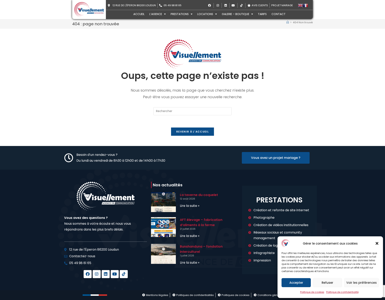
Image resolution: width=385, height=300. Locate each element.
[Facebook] (88, 274)
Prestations (180, 14)
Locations (205, 14)
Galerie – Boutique (235, 14)
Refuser (327, 283)
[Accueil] (287, 22)
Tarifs (262, 14)
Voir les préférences (361, 283)
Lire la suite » (189, 205)
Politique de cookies (312, 292)
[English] (300, 5)
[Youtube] (115, 274)
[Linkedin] (106, 274)
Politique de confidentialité (342, 292)
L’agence (155, 14)
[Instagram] (97, 274)
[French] (305, 5)
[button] (377, 243)
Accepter (296, 283)
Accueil (139, 14)
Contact (279, 14)
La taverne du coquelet (199, 195)
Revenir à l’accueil (192, 132)
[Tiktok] (124, 274)
